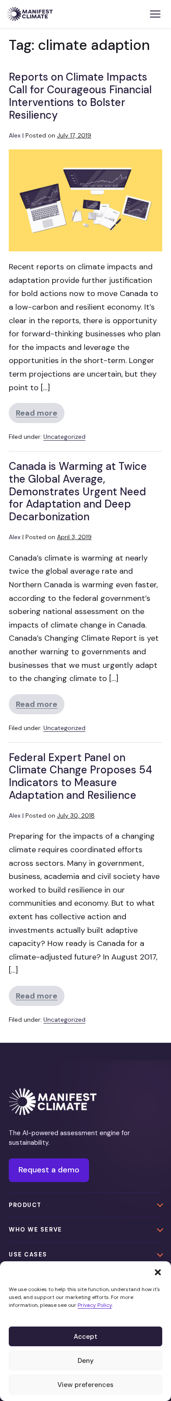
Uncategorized (64, 437)
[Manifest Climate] (52, 1101)
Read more (40, 415)
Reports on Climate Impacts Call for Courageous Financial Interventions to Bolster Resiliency (80, 95)
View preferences (85, 1384)
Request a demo (48, 1170)
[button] (157, 1272)
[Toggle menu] (155, 14)
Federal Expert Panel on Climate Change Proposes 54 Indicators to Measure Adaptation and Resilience (80, 776)
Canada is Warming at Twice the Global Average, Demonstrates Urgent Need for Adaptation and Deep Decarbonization (78, 491)
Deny (86, 1360)
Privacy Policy (95, 1305)
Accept (85, 1336)
